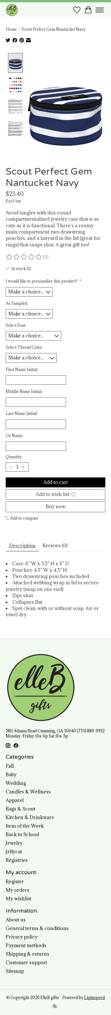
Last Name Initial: (22, 413)
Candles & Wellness (28, 792)
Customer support (26, 962)
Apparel (15, 800)
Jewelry (14, 843)
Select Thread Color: (24, 347)
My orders (17, 890)
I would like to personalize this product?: (43, 281)
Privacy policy (22, 937)
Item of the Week (25, 826)
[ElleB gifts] (12, 10)
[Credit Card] (54, 1006)
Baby (11, 774)
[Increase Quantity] (23, 467)
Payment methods (26, 945)
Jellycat (14, 851)
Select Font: (16, 325)
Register (15, 881)
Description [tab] (22, 545)
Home (11, 29)
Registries (17, 860)
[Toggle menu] (99, 10)
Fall (10, 766)
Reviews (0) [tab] (54, 545)
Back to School (22, 834)
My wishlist (18, 899)
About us (16, 920)
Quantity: (14, 456)
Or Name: (14, 435)
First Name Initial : (22, 369)
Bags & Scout (20, 809)
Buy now (55, 506)
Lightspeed (94, 997)
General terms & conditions (37, 928)
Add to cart (55, 482)
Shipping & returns (27, 954)
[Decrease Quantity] (11, 467)
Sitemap (15, 971)
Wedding (16, 783)
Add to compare (24, 518)
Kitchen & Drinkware (30, 817)
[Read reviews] (24, 257)
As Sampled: (17, 303)
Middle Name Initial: (24, 391)
